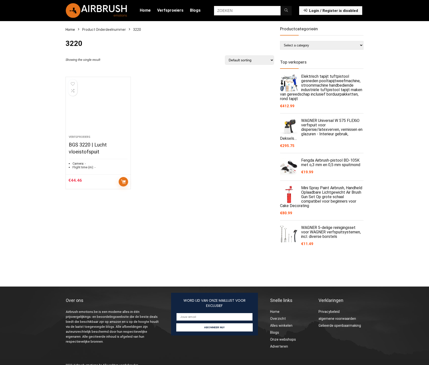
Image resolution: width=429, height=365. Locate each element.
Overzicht (278, 319)
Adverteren (279, 346)
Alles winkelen (281, 326)
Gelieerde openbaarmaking (340, 326)
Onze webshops (283, 339)
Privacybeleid (329, 312)
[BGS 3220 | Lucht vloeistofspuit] (98, 108)
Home (145, 10)
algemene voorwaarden (337, 319)
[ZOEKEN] (286, 10)
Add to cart (123, 181)
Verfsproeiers (170, 10)
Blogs (195, 10)
